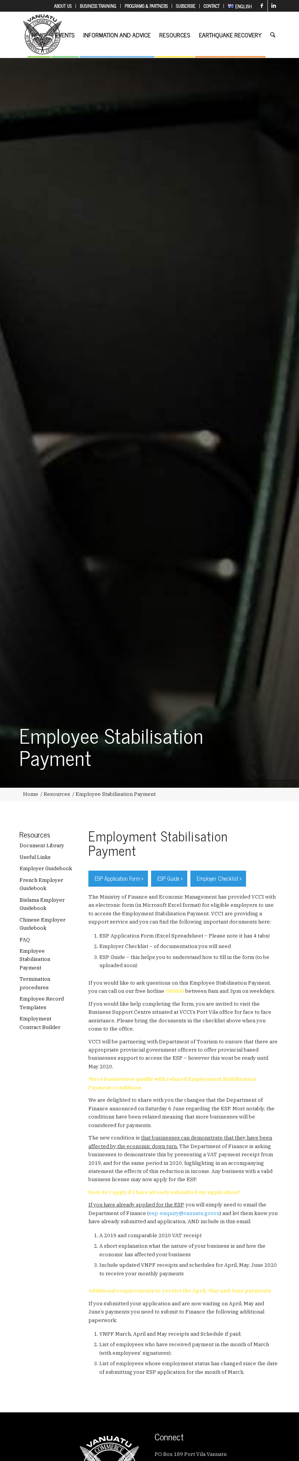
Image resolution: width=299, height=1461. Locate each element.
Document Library (41, 845)
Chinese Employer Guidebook (42, 924)
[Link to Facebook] (261, 6)
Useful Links (35, 857)
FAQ (24, 939)
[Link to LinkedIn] (274, 6)
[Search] (272, 35)
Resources (34, 834)
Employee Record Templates (41, 1003)
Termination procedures (34, 983)
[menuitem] (63, 6)
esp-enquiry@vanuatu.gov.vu (184, 1213)
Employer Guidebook (45, 868)
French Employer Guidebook (41, 884)
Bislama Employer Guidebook (42, 904)
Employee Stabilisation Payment (34, 959)
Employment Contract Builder (39, 1022)
